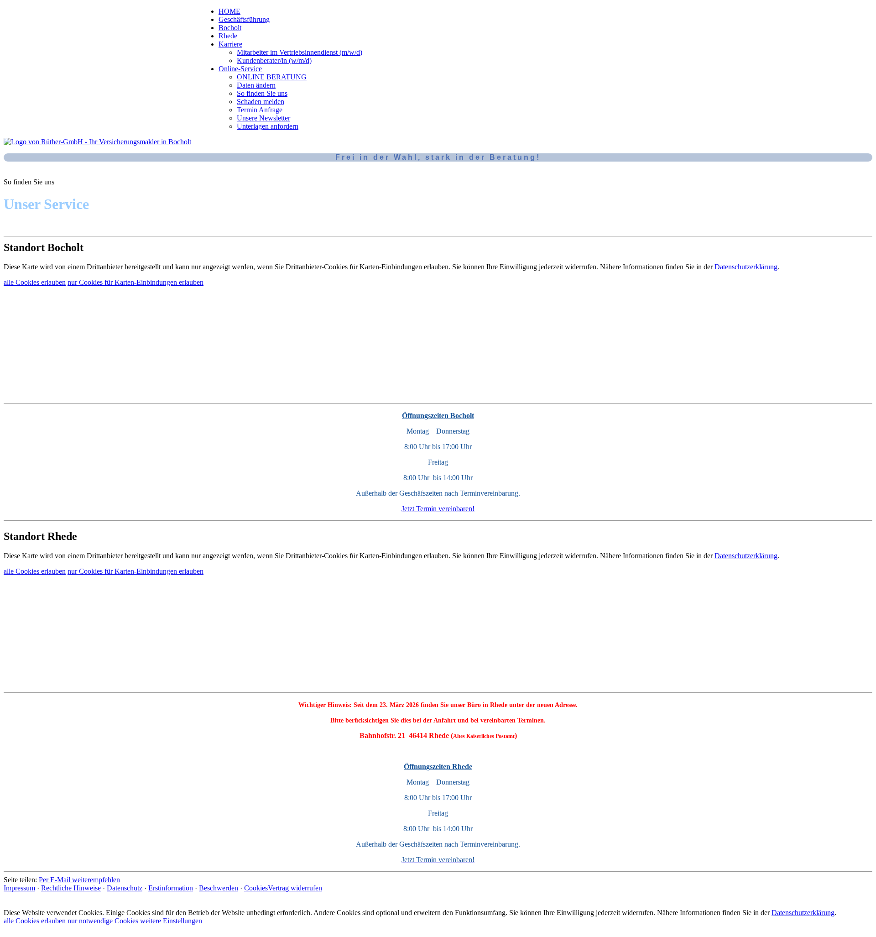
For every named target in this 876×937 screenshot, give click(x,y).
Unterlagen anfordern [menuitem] (267, 126)
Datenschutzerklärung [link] (745, 267)
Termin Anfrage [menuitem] (259, 110)
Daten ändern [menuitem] (256, 85)
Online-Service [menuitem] (240, 69)
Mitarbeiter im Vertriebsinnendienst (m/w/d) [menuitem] (299, 52)
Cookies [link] (256, 888)
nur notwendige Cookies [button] (103, 921)
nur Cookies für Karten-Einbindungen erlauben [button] (135, 282)
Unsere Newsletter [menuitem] (263, 118)
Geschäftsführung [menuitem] (244, 19)
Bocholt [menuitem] (230, 27)
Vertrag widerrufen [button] (295, 888)
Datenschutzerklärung (803, 912)
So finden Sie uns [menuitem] (262, 93)
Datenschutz (124, 888)
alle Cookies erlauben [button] (35, 282)
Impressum (19, 888)
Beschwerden (218, 888)
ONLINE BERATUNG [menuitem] (272, 77)
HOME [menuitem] (229, 11)
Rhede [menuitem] (228, 36)
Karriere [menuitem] (230, 44)
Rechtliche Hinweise (71, 888)
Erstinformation (170, 888)
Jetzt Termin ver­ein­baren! (438, 509)
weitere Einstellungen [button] (171, 921)
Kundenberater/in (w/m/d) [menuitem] (274, 60)
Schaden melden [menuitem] (260, 101)
